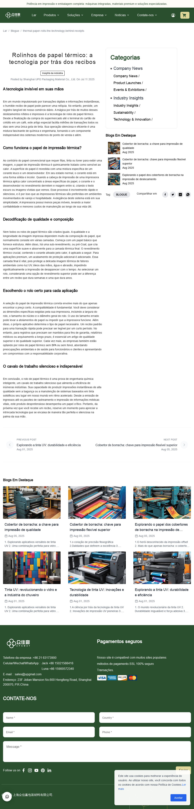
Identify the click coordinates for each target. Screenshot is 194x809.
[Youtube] (36, 770)
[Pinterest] (43, 770)
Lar (5, 30)
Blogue (15, 30)
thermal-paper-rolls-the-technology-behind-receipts (53, 30)
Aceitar (178, 797)
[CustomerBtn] (7, 796)
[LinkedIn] (49, 770)
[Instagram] (30, 770)
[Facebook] (23, 770)
